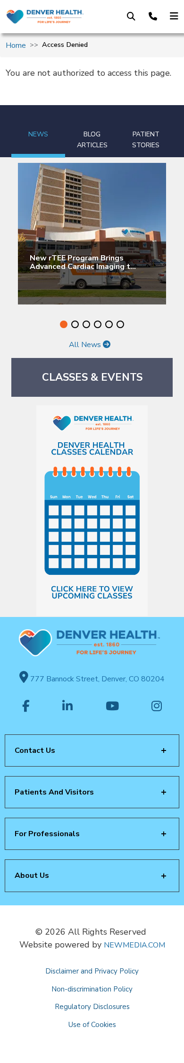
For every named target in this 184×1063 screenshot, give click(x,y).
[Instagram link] (157, 707)
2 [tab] (75, 324)
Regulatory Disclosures (92, 1006)
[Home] (45, 17)
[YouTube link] (112, 707)
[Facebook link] (25, 707)
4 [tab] (97, 324)
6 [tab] (120, 324)
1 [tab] (63, 324)
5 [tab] (109, 324)
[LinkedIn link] (67, 707)
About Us (32, 875)
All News (86, 344)
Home (16, 45)
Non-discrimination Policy (92, 989)
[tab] (38, 131)
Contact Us (35, 750)
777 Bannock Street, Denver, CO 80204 (96, 679)
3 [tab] (86, 324)
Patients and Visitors (54, 792)
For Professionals (47, 834)
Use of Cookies (92, 1024)
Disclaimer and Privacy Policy (92, 971)
